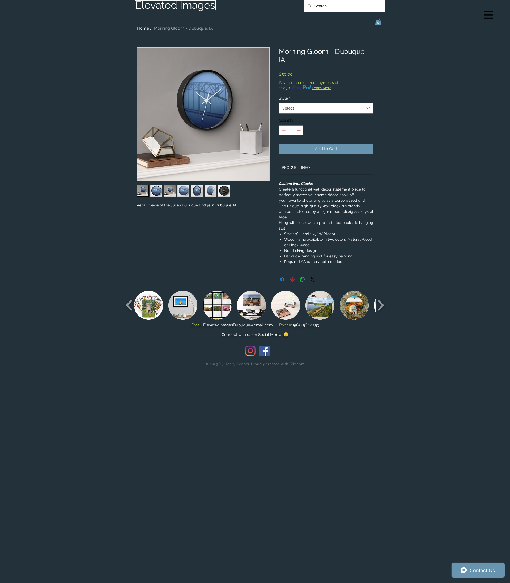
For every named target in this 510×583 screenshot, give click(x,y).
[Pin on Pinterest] (292, 279)
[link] (296, 167)
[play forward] (380, 305)
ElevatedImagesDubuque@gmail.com (238, 325)
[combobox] (326, 108)
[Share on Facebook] (282, 279)
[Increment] (299, 130)
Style (284, 98)
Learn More (322, 88)
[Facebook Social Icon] (264, 351)
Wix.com (297, 364)
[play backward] (129, 305)
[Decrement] (283, 130)
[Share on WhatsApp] (302, 279)
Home (143, 28)
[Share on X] (312, 279)
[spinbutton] (291, 130)
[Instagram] (250, 351)
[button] (488, 15)
